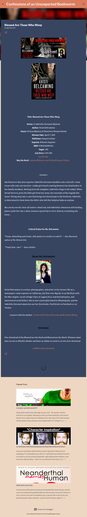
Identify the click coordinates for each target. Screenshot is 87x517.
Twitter (47, 315)
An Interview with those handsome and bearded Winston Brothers (40, 447)
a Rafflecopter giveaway (43, 348)
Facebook (37, 315)
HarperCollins (62, 160)
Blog (75, 315)
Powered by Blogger (45, 509)
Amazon (33, 160)
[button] (6, 32)
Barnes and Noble (46, 160)
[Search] (78, 4)
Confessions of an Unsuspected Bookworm (40, 4)
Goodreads (43, 157)
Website (68, 315)
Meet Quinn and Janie (24, 485)
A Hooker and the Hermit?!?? (26, 408)
